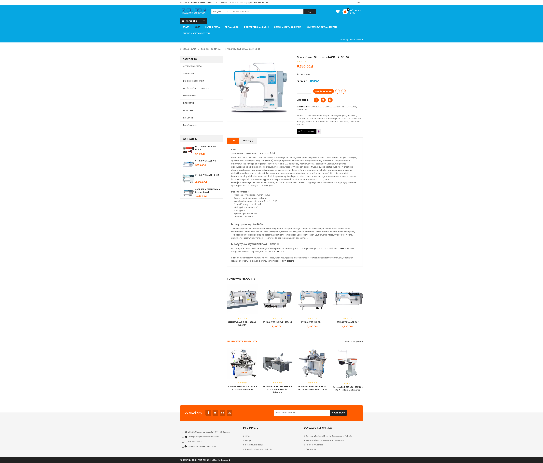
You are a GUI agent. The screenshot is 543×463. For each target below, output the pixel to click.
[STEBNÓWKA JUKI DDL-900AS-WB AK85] (242, 299)
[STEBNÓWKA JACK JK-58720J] (277, 299)
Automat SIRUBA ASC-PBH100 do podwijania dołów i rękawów (277, 389)
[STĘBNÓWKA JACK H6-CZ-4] (188, 178)
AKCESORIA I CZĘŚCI (192, 66)
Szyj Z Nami (288, 260)
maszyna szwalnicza (352, 118)
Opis (233, 140)
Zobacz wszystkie (353, 341)
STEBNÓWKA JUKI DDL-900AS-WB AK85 (242, 323)
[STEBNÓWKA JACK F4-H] (312, 299)
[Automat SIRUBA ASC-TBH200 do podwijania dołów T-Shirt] (312, 363)
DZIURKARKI (188, 103)
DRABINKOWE (189, 95)
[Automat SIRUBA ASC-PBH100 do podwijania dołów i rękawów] (277, 363)
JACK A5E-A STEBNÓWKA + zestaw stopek (207, 190)
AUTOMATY (188, 73)
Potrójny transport (306, 121)
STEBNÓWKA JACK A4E (205, 161)
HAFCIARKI (188, 117)
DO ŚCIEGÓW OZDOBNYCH (196, 88)
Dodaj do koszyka (323, 91)
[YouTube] (229, 413)
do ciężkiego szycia (336, 115)
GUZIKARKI (188, 110)
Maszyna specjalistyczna (329, 118)
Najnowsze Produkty (242, 341)
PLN (358, 2)
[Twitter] (215, 413)
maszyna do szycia (306, 118)
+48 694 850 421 (261, 2)
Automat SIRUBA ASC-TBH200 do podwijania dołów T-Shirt (312, 388)
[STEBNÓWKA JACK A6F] (347, 299)
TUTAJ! (342, 248)
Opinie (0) (248, 140)
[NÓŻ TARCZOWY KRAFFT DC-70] (188, 150)
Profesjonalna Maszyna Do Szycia (332, 121)
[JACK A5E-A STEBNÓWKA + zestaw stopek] (188, 192)
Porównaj (343, 91)
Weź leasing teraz (306, 131)
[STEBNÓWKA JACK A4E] (188, 164)
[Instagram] (222, 413)
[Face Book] (208, 413)
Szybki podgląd (242, 293)
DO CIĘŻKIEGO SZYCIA (211, 49)
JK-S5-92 (351, 115)
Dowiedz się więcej (237, 327)
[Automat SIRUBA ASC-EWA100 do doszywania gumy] (242, 363)
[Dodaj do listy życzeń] (337, 91)
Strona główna (188, 49)
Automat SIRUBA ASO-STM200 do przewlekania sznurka (348, 388)
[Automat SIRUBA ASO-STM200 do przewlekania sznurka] (348, 363)
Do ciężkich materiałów (315, 115)
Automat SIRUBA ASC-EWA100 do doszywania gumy (242, 388)
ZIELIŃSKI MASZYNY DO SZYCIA (203, 2)
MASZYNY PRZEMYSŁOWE (344, 106)
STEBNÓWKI (302, 109)
